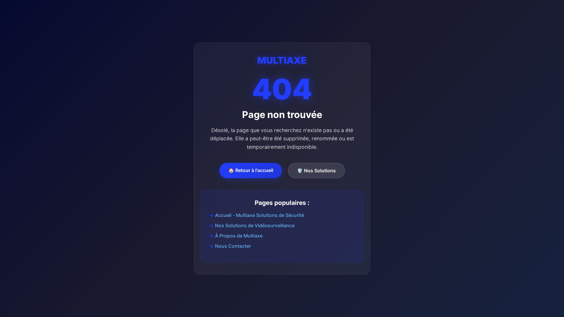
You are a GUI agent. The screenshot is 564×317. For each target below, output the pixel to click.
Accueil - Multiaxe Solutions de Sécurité (259, 215)
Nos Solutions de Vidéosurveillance (255, 225)
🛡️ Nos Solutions (316, 170)
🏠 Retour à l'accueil (250, 170)
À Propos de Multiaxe (239, 236)
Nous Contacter (233, 246)
